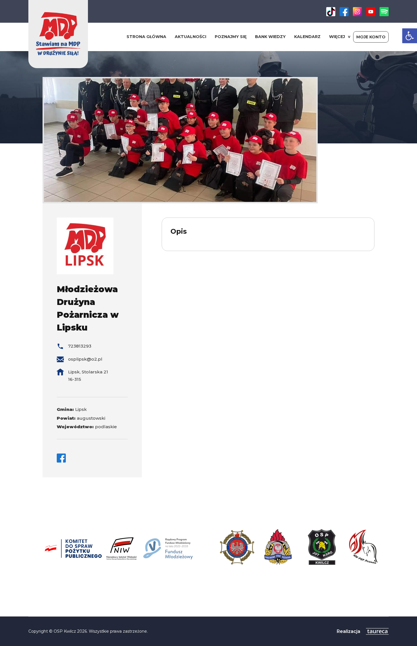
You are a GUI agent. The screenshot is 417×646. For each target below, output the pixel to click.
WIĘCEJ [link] (337, 36)
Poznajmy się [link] (231, 36)
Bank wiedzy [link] (270, 36)
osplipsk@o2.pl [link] (85, 359)
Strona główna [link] (146, 36)
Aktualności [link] (190, 36)
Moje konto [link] (371, 36)
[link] (409, 35)
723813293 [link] (79, 346)
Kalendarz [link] (307, 36)
